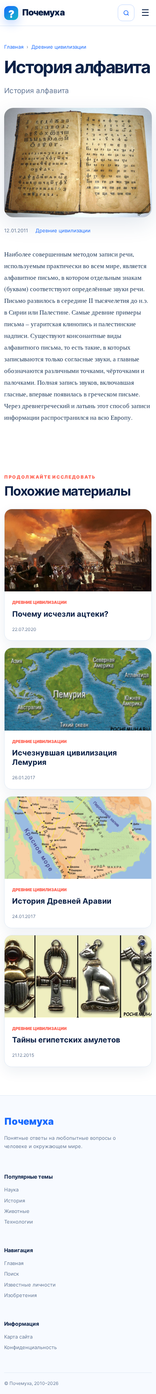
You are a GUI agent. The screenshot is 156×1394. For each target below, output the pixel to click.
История (14, 1200)
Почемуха (29, 1121)
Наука (11, 1190)
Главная (13, 47)
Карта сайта (18, 1337)
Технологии (18, 1222)
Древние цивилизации (58, 47)
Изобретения (20, 1295)
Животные (17, 1211)
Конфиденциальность (30, 1347)
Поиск (11, 1274)
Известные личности (30, 1285)
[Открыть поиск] (126, 13)
